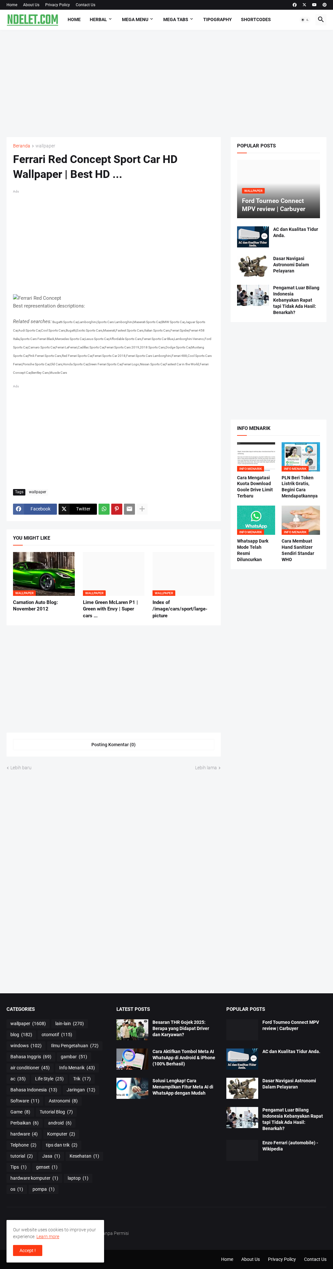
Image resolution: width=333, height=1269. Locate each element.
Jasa (51, 1156)
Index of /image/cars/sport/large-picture (180, 609)
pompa (44, 1189)
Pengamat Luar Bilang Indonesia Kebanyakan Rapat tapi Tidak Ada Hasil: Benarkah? (296, 300)
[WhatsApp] (104, 509)
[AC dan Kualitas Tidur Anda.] (253, 236)
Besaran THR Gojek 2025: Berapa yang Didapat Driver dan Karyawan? (181, 1028)
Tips (18, 1167)
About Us (31, 5)
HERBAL (98, 19)
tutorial (21, 1156)
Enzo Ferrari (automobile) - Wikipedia (290, 1145)
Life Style (49, 1078)
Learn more (47, 1236)
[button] (305, 20)
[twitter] (304, 5)
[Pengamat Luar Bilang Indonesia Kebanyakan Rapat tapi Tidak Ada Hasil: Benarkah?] (253, 295)
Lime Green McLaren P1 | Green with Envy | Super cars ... (110, 609)
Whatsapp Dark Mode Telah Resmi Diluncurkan (252, 550)
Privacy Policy (57, 5)
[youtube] (314, 5)
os (16, 1189)
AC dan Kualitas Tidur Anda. (295, 232)
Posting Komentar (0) (113, 744)
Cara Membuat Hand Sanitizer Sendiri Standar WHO (298, 550)
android (60, 1122)
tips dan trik (61, 1145)
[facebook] (295, 5)
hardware (24, 1134)
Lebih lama (206, 767)
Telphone (23, 1145)
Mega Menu (135, 19)
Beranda (21, 146)
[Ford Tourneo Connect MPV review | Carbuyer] (242, 1029)
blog (21, 1034)
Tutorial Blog (56, 1111)
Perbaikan (24, 1122)
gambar (74, 1056)
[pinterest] (324, 5)
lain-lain (69, 1023)
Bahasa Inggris (30, 1056)
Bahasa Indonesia (33, 1089)
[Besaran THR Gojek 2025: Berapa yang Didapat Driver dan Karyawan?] (132, 1029)
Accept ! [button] (28, 1250)
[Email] (129, 509)
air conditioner (30, 1067)
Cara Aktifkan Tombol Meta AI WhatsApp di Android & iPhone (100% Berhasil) (184, 1057)
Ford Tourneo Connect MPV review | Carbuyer (290, 1025)
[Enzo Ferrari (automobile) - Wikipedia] (242, 1150)
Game (20, 1111)
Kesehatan (84, 1156)
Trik (82, 1078)
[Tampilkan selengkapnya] (142, 509)
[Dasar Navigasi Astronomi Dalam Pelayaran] (253, 266)
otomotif (57, 1034)
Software (24, 1100)
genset (47, 1167)
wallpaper (45, 146)
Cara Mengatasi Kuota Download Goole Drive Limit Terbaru (255, 487)
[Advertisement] (166, 83)
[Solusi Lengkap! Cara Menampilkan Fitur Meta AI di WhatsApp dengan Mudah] (132, 1088)
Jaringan (81, 1089)
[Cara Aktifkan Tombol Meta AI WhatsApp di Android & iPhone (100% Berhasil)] (132, 1059)
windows (26, 1045)
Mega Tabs (175, 19)
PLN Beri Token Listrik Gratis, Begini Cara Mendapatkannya (300, 487)
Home (12, 5)
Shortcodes (256, 19)
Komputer (61, 1134)
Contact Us (85, 5)
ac (18, 1078)
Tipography (217, 19)
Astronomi (63, 1100)
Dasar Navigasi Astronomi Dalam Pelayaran (291, 264)
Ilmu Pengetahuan (75, 1045)
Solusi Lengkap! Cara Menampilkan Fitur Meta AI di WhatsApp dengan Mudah (183, 1087)
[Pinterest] (116, 509)
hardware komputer (34, 1178)
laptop (78, 1178)
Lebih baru (21, 767)
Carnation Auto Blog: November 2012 (35, 605)
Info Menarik (77, 1067)
